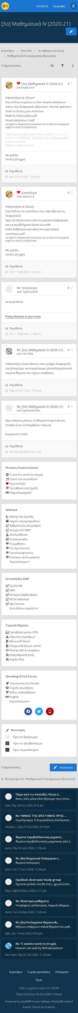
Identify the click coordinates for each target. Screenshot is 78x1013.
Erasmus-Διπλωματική (24, 557)
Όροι (39, 980)
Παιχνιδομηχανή (20, 493)
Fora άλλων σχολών (22, 608)
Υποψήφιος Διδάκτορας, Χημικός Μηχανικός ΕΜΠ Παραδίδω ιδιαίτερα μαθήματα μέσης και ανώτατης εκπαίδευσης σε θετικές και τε (44, 905)
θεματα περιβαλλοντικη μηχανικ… (39, 837)
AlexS (8, 912)
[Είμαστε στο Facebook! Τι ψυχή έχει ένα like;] (28, 711)
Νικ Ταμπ (11, 955)
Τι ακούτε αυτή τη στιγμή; (26, 474)
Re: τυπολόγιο (27, 288)
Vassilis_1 (11, 827)
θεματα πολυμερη (28, 863)
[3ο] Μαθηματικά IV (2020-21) (36, 23)
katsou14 (28, 87)
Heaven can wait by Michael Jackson (39, 948)
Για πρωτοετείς (19, 548)
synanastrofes (31, 410)
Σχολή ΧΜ (15, 586)
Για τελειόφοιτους (21, 553)
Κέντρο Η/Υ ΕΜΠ (20, 530)
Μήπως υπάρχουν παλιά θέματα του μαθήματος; (44, 927)
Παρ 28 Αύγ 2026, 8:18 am (27, 805)
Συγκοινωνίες (18, 539)
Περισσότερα (18, 562)
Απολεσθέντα (18, 535)
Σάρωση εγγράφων (22, 637)
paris (8, 848)
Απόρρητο (62, 972)
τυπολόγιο (29, 193)
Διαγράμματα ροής (21, 655)
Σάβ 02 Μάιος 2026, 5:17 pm (29, 891)
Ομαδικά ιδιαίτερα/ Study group (38, 880)
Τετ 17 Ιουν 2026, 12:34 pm (29, 869)
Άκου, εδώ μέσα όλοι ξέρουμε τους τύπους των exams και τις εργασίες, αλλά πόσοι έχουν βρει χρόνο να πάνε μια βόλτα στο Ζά (44, 799)
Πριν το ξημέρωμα (25, 737)
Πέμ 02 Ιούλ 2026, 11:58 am (29, 848)
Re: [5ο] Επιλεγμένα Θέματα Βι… (37, 922)
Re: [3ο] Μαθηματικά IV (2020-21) (40, 350)
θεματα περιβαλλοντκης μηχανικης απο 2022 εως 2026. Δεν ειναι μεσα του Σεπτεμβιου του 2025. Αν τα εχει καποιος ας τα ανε (44, 841)
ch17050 (28, 354)
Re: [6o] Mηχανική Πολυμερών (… (38, 858)
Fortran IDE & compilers (24, 650)
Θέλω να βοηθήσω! (22, 692)
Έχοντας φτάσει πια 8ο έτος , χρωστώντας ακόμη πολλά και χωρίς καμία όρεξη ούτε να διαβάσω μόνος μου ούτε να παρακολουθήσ (44, 884)
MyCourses (16, 604)
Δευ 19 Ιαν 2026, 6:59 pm (26, 933)
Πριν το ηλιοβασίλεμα (27, 743)
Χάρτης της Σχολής (20, 516)
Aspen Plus (16, 659)
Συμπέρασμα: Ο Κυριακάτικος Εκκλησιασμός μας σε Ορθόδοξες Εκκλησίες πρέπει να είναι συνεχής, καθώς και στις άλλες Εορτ (44, 820)
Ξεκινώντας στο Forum (24, 683)
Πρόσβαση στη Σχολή (23, 488)
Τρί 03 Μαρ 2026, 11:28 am (29, 912)
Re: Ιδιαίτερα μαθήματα (32, 901)
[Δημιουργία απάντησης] (71, 31)
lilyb (7, 933)
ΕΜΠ (12, 590)
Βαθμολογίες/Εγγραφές (25, 526)
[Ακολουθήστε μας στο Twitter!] (39, 711)
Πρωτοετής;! (17, 483)
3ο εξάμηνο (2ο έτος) (51, 51)
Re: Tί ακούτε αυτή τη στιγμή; (36, 944)
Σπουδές (26, 51)
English (14, 697)
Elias (8, 891)
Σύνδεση (42, 6)
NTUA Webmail (19, 599)
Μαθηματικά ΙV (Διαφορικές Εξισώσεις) (31, 56)
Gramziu (50, 1007)
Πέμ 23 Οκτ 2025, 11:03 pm (34, 955)
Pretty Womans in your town (23, 316)
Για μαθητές (17, 544)
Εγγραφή (59, 6)
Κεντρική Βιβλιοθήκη (23, 595)
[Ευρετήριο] (5, 6)
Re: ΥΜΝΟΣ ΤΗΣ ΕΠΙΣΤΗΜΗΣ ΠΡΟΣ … (41, 816)
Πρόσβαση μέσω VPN (23, 632)
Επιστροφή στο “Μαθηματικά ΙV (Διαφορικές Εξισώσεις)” (40, 779)
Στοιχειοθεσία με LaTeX (25, 646)
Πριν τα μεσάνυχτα (25, 750)
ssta (7, 805)
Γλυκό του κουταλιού (23, 479)
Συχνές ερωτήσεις (21, 688)
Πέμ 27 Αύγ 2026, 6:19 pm (34, 827)
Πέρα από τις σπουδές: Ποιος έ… (38, 794)
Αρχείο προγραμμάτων (24, 521)
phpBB (25, 1001)
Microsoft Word (19, 641)
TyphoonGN (30, 292)
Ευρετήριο (8, 51)
